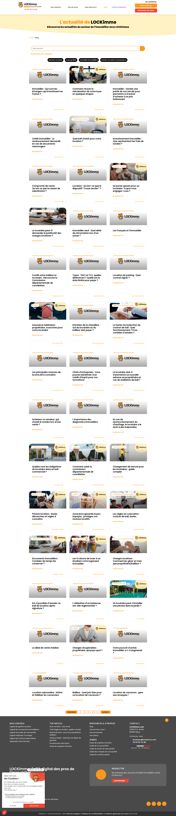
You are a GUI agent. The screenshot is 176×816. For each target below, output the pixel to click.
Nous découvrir (91, 7)
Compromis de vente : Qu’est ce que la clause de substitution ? (46, 188)
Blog (105, 7)
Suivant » (105, 712)
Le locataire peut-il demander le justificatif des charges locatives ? (46, 233)
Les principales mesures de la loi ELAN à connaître (46, 373)
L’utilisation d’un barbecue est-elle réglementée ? (87, 604)
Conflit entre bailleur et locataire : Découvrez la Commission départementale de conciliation (44, 280)
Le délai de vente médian (45, 647)
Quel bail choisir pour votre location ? (87, 140)
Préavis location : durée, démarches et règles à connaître (45, 516)
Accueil (31, 38)
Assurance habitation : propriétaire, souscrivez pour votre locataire (47, 328)
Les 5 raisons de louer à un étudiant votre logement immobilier (86, 561)
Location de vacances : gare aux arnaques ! (128, 693)
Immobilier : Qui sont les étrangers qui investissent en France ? (47, 91)
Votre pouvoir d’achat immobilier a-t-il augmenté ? (127, 650)
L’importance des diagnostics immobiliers (85, 420)
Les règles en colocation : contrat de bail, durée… (126, 515)
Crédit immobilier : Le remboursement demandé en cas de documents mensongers (46, 142)
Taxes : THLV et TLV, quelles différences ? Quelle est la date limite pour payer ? (87, 278)
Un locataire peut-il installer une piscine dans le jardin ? (127, 604)
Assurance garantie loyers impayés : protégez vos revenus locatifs (87, 516)
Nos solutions (56, 7)
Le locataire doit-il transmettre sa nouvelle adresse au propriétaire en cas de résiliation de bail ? (127, 376)
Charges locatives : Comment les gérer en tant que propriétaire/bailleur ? (127, 561)
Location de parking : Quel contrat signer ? (127, 276)
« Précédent (71, 712)
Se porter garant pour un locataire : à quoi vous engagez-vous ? (126, 188)
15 (86, 712)
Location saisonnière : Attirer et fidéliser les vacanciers (47, 693)
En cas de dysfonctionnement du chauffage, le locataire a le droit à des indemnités (127, 423)
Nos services (73, 7)
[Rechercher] (142, 48)
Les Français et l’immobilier (127, 230)
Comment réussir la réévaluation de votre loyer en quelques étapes (87, 91)
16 (91, 712)
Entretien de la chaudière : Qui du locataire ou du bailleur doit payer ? (86, 328)
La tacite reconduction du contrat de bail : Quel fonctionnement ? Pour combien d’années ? (126, 329)
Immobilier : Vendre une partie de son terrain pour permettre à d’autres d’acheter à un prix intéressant (126, 94)
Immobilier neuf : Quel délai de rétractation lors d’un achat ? (87, 233)
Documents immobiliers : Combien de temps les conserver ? (45, 561)
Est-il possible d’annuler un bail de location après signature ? (46, 606)
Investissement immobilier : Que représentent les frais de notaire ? (128, 141)
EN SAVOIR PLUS (37, 99)
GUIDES (93, 739)
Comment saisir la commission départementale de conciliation (83, 470)
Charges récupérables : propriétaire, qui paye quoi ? (87, 649)
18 (99, 712)
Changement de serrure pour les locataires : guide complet (128, 469)
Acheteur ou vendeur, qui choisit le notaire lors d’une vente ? (46, 422)
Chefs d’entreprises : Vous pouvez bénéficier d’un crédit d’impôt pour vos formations (86, 376)
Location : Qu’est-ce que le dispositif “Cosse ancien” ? (87, 187)
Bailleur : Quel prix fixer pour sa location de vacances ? (87, 693)
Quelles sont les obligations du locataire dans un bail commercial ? (46, 469)
